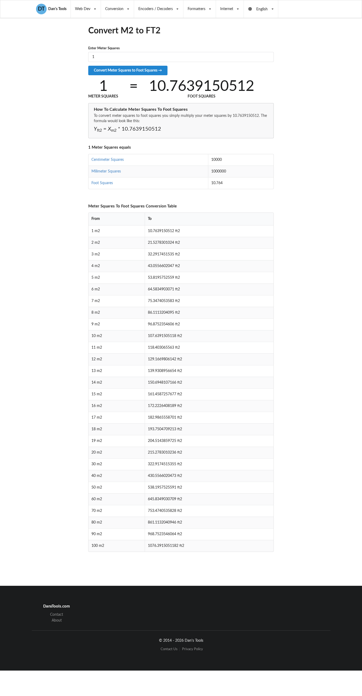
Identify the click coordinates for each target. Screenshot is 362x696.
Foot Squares (102, 183)
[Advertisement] (317, 121)
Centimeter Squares (107, 160)
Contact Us (169, 649)
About (57, 620)
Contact (56, 615)
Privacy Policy (192, 649)
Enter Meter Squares (104, 48)
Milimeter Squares (106, 171)
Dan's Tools (52, 9)
